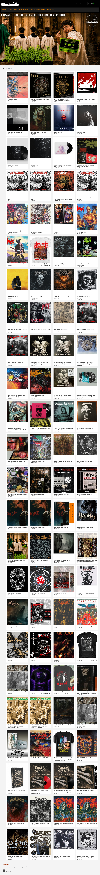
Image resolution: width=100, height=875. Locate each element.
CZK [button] (85, 3)
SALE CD (54, 9)
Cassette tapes (13, 9)
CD (7, 9)
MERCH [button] (25, 9)
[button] (89, 3)
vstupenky (48, 9)
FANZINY (20, 9)
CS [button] (81, 3)
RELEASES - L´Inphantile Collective (37, 9)
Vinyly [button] (3, 9)
